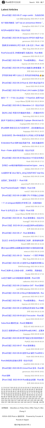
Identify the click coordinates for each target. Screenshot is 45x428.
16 (28, 388)
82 (14, 395)
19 (35, 388)
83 (16, 395)
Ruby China (24, 408)
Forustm (38, 416)
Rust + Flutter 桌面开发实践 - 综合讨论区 (17, 150)
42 (4, 391)
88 (28, 395)
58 (41, 391)
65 (16, 393)
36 (32, 389)
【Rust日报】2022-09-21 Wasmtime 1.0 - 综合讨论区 (23, 105)
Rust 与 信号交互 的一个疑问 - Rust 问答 (17, 210)
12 (19, 388)
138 (9, 402)
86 (23, 395)
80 (9, 395)
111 (8, 398)
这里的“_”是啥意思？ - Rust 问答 (14, 180)
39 (39, 389)
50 (23, 391)
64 (14, 393)
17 (31, 388)
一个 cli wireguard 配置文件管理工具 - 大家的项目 (21, 203)
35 (30, 389)
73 (34, 393)
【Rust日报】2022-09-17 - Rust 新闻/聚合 (18, 233)
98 (9, 397)
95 (2, 397)
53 (30, 391)
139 (12, 402)
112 (11, 398)
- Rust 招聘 (5, 376)
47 (16, 391)
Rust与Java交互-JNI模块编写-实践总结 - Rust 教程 (22, 53)
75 (39, 393)
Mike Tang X (34, 408)
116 (23, 398)
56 (37, 391)
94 (41, 395)
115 (20, 398)
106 (33, 397)
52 (28, 391)
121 (39, 398)
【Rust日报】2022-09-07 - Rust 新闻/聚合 (18, 346)
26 (9, 389)
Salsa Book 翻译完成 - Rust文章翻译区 (17, 323)
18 (33, 388)
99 (11, 397)
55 (34, 391)
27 (11, 389)
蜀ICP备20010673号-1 (22, 425)
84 (18, 395)
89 (30, 395)
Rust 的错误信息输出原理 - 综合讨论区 (17, 361)
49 (21, 391)
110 (5, 398)
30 (18, 389)
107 (37, 397)
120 (36, 398)
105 (30, 397)
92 (37, 395)
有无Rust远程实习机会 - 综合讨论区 (15, 30)
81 (11, 395)
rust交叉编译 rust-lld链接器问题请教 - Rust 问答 (20, 278)
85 (21, 395)
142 (22, 402)
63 (11, 393)
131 (28, 400)
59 (2, 393)
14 (24, 388)
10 (15, 388)
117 (26, 398)
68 (23, 393)
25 (7, 389)
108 (40, 397)
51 (25, 391)
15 (26, 388)
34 (28, 389)
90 (32, 395)
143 (25, 402)
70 (28, 393)
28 (14, 389)
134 (38, 400)
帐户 (42, 2)
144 (28, 402)
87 (25, 395)
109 (2, 398)
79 (7, 395)
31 (21, 389)
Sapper (26, 420)
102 (20, 397)
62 (9, 393)
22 (42, 388)
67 (21, 393)
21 (40, 388)
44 (9, 391)
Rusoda (19, 420)
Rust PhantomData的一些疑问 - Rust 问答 (18, 188)
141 (19, 402)
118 (29, 398)
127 (15, 400)
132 (31, 400)
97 (7, 397)
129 (22, 400)
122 (42, 398)
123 (2, 400)
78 (4, 395)
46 (14, 391)
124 (6, 400)
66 (18, 393)
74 (37, 393)
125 (9, 400)
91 (34, 395)
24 (4, 389)
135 (41, 400)
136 (2, 402)
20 (37, 388)
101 (17, 397)
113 (14, 398)
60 (4, 393)
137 (6, 402)
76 (41, 393)
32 (23, 389)
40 (41, 389)
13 (21, 388)
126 (12, 400)
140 (15, 402)
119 (32, 398)
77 (2, 395)
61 (7, 393)
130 (25, 400)
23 (2, 389)
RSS (37, 2)
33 (25, 389)
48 (18, 391)
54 (32, 391)
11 (17, 388)
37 (34, 389)
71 (30, 393)
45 (11, 391)
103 (24, 397)
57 (39, 391)
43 (7, 391)
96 (4, 397)
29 (16, 389)
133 (35, 400)
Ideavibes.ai (14, 408)
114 (17, 398)
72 (32, 393)
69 (25, 393)
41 (2, 391)
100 (14, 397)
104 (27, 397)
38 (37, 389)
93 (39, 395)
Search (32, 2)
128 (19, 400)
